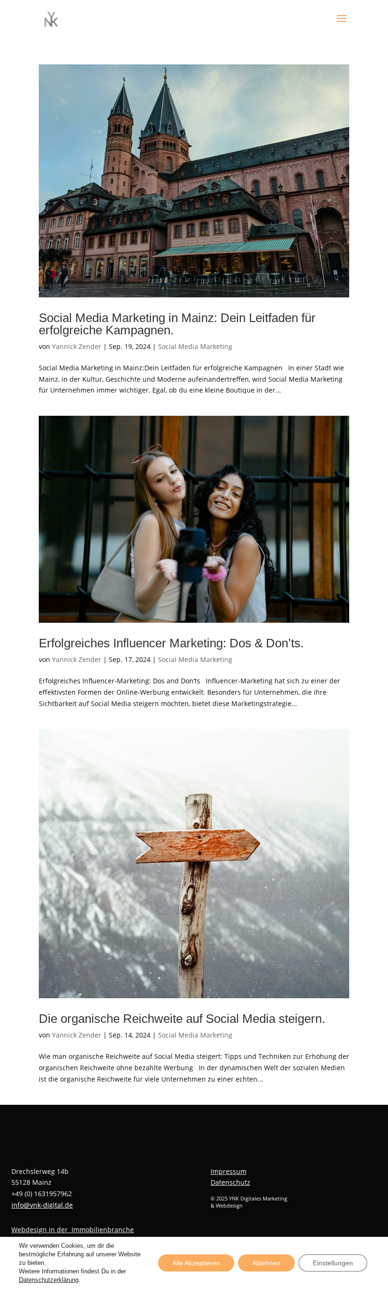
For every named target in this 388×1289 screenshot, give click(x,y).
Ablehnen (266, 1263)
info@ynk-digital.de (42, 1204)
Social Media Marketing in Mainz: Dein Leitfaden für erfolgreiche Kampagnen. (177, 324)
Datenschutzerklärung (49, 1279)
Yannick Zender (76, 346)
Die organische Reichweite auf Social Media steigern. (182, 1019)
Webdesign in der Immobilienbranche (72, 1229)
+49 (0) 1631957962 (41, 1193)
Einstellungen (333, 1263)
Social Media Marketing (195, 346)
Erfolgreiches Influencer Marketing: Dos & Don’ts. (171, 643)
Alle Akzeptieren (196, 1263)
